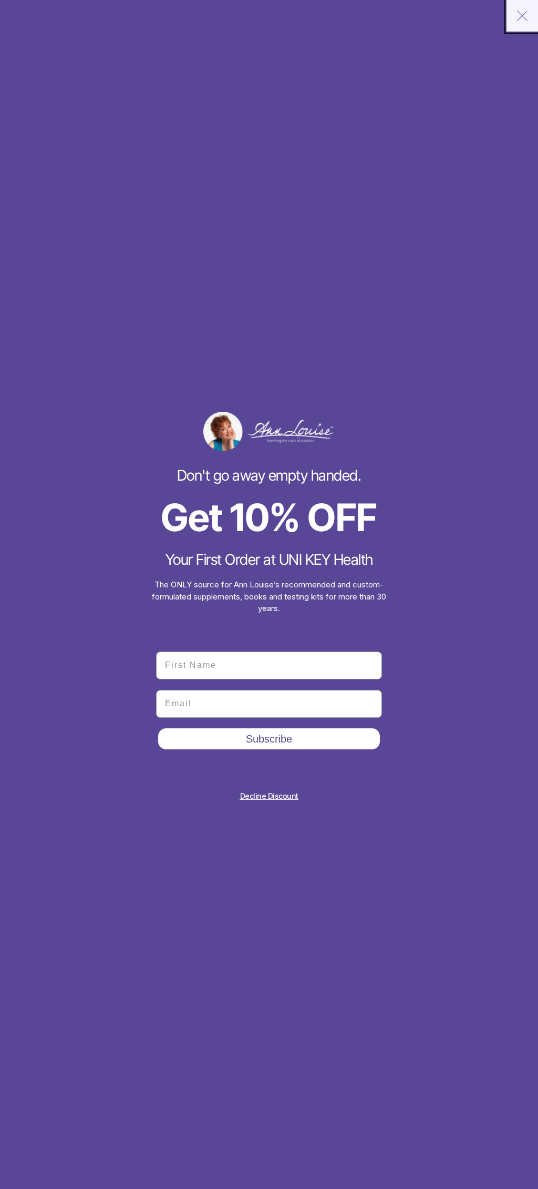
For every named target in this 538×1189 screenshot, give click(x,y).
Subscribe (269, 739)
